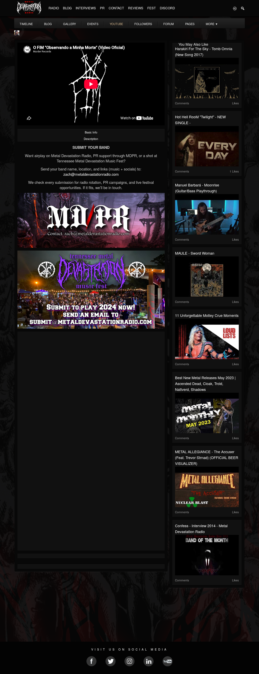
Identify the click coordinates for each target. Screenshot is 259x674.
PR (102, 8)
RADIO (54, 8)
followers (143, 24)
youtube (116, 24)
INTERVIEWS (86, 8)
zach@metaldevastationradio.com (91, 174)
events (92, 24)
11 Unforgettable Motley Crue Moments (207, 315)
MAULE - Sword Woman (194, 253)
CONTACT (116, 8)
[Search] (243, 8)
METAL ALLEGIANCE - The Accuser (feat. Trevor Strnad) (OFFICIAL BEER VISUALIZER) (206, 457)
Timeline (26, 24)
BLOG (67, 8)
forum (168, 24)
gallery (69, 24)
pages (189, 24)
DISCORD (167, 8)
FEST (151, 8)
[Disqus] (91, 388)
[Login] (235, 8)
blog (48, 24)
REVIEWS (135, 8)
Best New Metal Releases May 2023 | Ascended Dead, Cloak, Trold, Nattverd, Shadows (205, 383)
